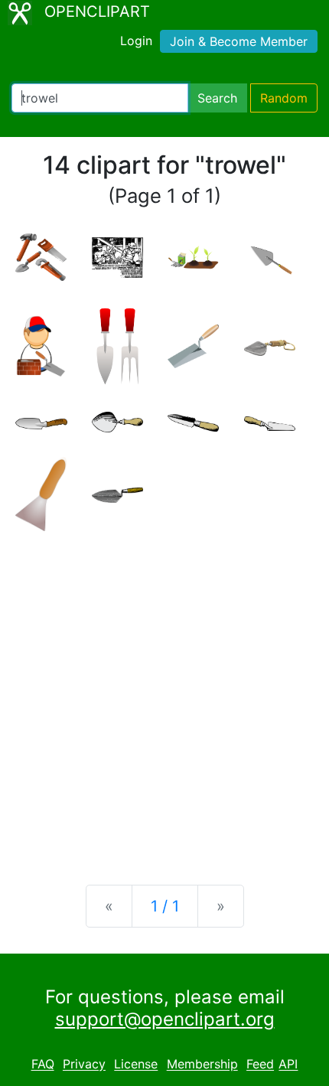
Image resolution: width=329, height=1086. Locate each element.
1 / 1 (165, 906)
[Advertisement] (164, 695)
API (288, 1064)
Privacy (84, 1064)
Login (136, 40)
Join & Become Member (239, 41)
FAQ (42, 1064)
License (136, 1064)
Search (217, 98)
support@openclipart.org (165, 1019)
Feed (260, 1064)
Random (284, 98)
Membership (202, 1064)
